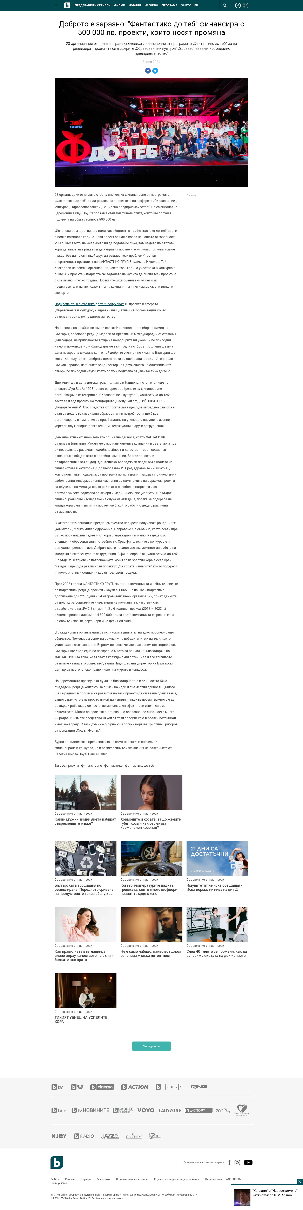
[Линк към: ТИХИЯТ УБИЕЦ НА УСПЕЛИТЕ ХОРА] (85, 1004)
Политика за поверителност (132, 1179)
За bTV (186, 5)
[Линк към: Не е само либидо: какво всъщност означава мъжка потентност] (151, 938)
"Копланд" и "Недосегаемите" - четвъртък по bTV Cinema (275, 1192)
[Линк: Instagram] (235, 1162)
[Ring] (202, 1087)
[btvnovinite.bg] (92, 1110)
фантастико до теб (139, 765)
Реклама (70, 1179)
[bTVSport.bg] (200, 1110)
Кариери (86, 1179)
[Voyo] (148, 1110)
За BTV (54, 1179)
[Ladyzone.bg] (172, 1110)
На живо (151, 5)
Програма (169, 5)
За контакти (103, 1179)
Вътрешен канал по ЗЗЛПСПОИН (224, 1179)
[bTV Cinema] (105, 1087)
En (196, 5)
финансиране (91, 765)
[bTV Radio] (87, 1136)
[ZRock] (158, 1136)
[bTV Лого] (56, 1162)
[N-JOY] (63, 1136)
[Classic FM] (137, 1136)
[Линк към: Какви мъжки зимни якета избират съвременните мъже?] (85, 806)
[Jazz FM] (113, 1136)
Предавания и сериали (92, 5)
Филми (119, 5)
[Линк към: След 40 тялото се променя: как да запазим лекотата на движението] (217, 938)
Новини (135, 5)
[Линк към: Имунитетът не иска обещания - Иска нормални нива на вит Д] (217, 872)
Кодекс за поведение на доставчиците (177, 1179)
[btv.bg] (61, 1087)
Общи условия (59, 1183)
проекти (72, 765)
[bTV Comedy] (80, 1087)
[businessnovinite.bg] (125, 1110)
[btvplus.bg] (61, 1110)
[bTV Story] (173, 1087)
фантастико (113, 765)
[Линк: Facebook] (227, 1162)
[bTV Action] (138, 1087)
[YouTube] (246, 1162)
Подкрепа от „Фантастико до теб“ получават (89, 304)
